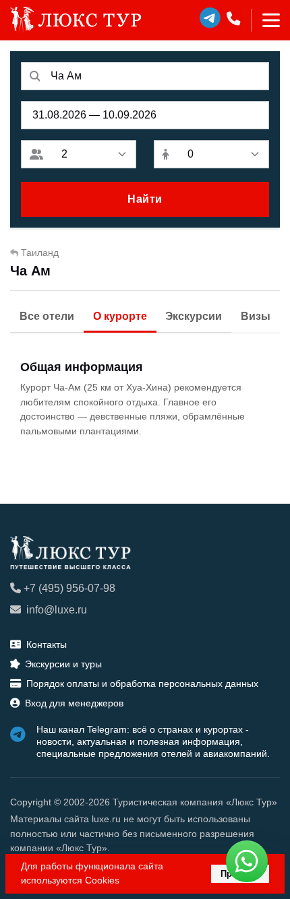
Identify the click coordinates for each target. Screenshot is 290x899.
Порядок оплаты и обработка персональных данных (142, 683)
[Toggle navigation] (265, 20)
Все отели (47, 316)
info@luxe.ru (56, 609)
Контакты (46, 644)
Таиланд (40, 252)
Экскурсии (193, 316)
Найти (145, 199)
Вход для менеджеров (74, 703)
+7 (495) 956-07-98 (69, 588)
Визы (255, 316)
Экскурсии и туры (63, 664)
